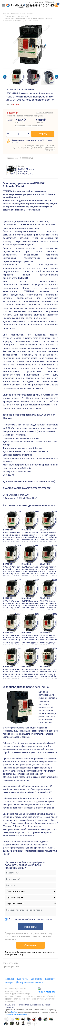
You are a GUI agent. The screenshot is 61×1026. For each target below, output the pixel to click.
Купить (43, 133)
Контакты (22, 978)
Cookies (14, 1012)
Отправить (30, 945)
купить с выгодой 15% (44, 113)
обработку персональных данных (39, 919)
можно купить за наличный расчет (24, 125)
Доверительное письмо (29, 982)
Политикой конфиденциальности (17, 1014)
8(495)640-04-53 (41, 5)
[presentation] (4, 77)
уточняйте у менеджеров (50, 149)
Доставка (36, 978)
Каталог (9, 978)
